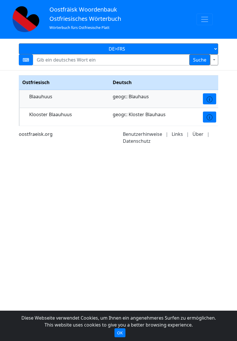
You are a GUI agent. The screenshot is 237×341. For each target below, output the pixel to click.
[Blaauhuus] (209, 98)
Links (177, 134)
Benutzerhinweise (142, 134)
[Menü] (205, 19)
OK (120, 333)
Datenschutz (137, 141)
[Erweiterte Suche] (214, 59)
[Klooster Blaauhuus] (209, 117)
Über (197, 134)
